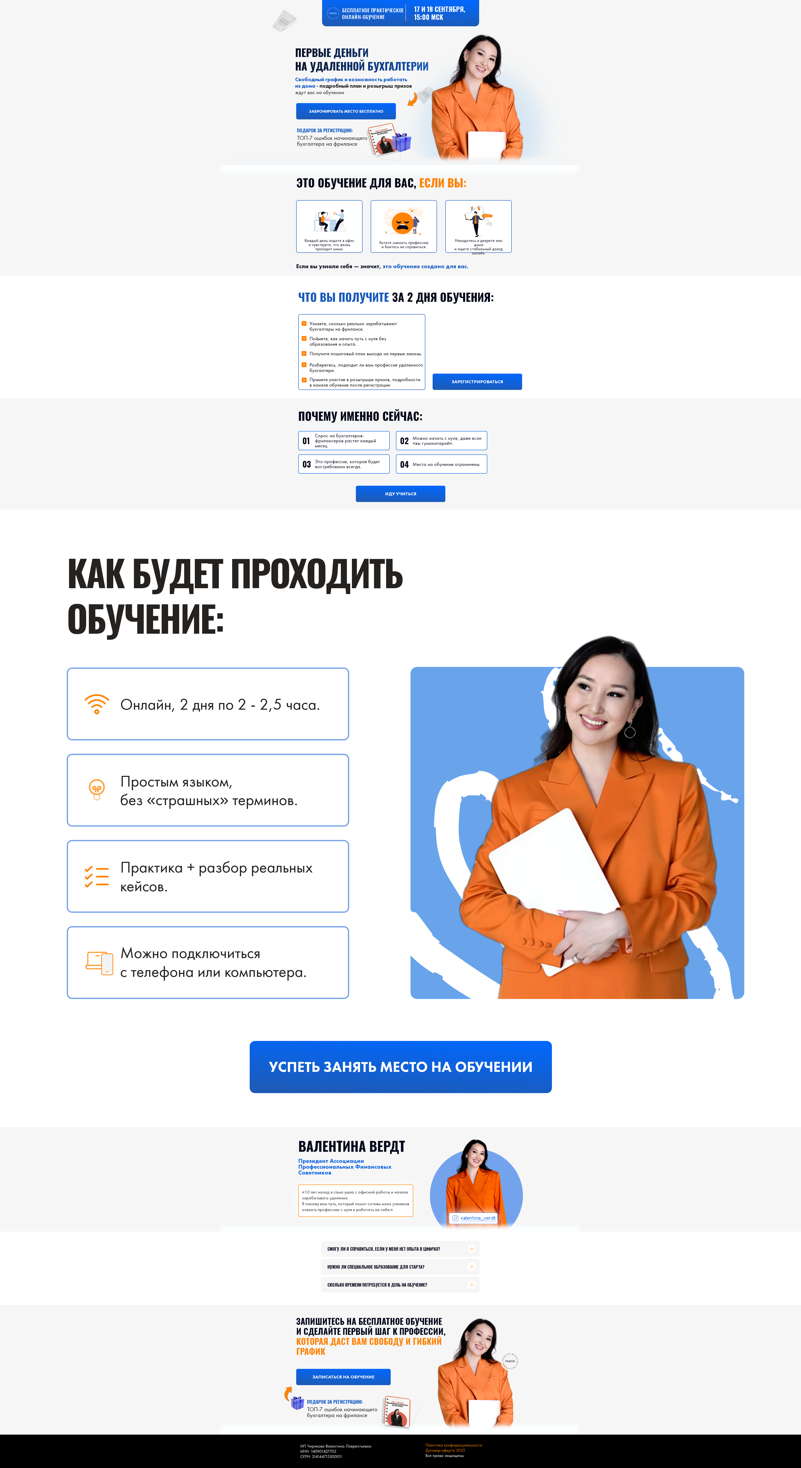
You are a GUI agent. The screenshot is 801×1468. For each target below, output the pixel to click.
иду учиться (400, 494)
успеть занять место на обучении (401, 1066)
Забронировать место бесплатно (346, 111)
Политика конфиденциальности (454, 1445)
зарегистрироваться (477, 382)
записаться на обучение (343, 1377)
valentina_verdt (478, 1218)
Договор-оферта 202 (444, 1450)
